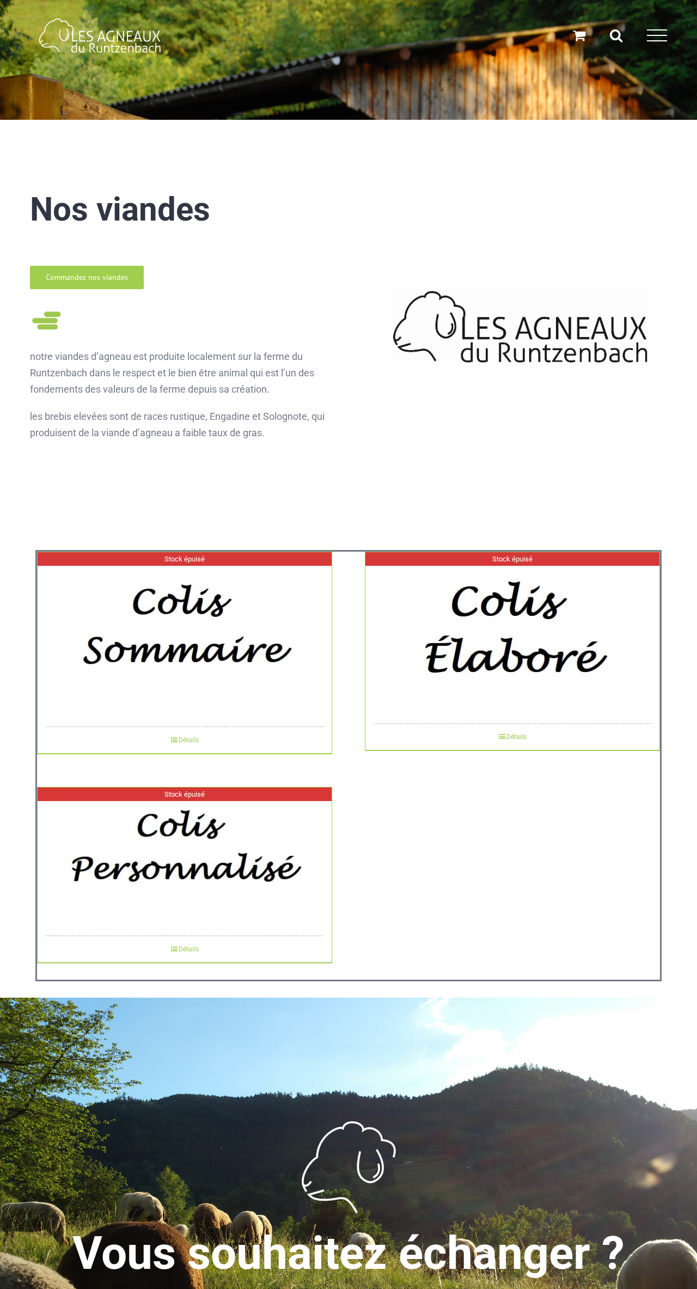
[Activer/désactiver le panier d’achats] (579, 35)
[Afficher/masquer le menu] (657, 35)
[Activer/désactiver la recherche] (616, 35)
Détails (189, 740)
